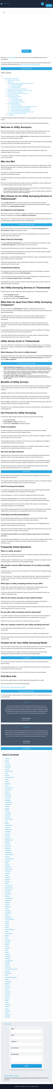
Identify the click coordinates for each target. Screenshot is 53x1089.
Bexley (7, 779)
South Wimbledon (9, 929)
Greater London (9, 771)
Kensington (8, 910)
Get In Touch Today (26, 68)
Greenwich (8, 798)
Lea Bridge (8, 831)
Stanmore (7, 987)
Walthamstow (8, 829)
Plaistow (7, 775)
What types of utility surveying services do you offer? (21, 107)
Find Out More (26, 471)
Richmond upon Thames (11, 969)
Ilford (6, 773)
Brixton (7, 862)
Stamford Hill (8, 852)
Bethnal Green (8, 825)
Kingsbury (7, 958)
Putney (7, 931)
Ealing (6, 975)
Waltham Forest (9, 839)
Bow (6, 821)
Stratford (7, 792)
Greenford (7, 991)
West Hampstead (9, 919)
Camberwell (8, 850)
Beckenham (8, 846)
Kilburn (7, 914)
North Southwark (9, 854)
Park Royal (8, 956)
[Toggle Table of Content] (2, 76)
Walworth (7, 842)
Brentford (7, 964)
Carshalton (8, 939)
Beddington (8, 917)
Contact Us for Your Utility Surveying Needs (17, 113)
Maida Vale (8, 906)
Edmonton (7, 879)
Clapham (7, 877)
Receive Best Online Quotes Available (26, 363)
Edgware (7, 971)
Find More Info (11, 114)
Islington (7, 856)
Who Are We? (11, 81)
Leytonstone (8, 812)
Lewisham (7, 814)
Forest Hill (7, 837)
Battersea (7, 902)
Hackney (7, 827)
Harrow (7, 989)
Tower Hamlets (9, 819)
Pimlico (7, 875)
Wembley (7, 962)
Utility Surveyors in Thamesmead (12, 78)
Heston (7, 1000)
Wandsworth (8, 912)
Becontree (17, 687)
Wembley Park (8, 960)
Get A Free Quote (26, 748)
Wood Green (8, 889)
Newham (7, 769)
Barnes (7, 946)
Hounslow (7, 994)
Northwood (8, 1014)
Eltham (7, 781)
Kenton (7, 979)
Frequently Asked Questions (13, 103)
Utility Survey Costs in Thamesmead (15, 91)
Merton (7, 927)
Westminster (8, 867)
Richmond (7, 967)
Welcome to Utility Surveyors (14, 80)
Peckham (7, 835)
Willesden (7, 942)
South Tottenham (9, 858)
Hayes (6, 1008)
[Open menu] (42, 3)
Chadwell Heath (9, 787)
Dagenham (23, 687)
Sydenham (8, 848)
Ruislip (7, 1012)
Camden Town (8, 885)
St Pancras (8, 871)
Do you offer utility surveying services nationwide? (20, 110)
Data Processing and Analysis (16, 100)
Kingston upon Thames (11, 977)
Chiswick (7, 948)
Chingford (7, 860)
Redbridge (7, 800)
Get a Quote (26, 51)
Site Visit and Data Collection (16, 99)
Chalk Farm (8, 894)
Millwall (7, 808)
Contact (49, 5)
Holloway (7, 873)
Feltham (7, 1006)
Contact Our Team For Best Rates (26, 224)
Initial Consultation (14, 97)
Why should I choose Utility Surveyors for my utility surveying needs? (24, 106)
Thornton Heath (9, 898)
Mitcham (7, 921)
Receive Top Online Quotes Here (26, 691)
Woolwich (3, 687)
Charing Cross (8, 869)
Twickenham (8, 981)
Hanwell (7, 983)
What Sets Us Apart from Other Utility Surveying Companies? (20, 90)
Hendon (7, 944)
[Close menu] (47, 2)
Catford (7, 823)
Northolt (7, 996)
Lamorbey (7, 783)
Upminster (7, 817)
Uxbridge (7, 1016)
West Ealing (8, 973)
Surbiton (7, 985)
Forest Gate (8, 789)
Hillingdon (7, 1010)
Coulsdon (7, 954)
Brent (6, 937)
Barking (8, 687)
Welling (12, 687)
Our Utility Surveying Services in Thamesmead (17, 88)
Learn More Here (26, 657)
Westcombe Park (9, 777)
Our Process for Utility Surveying (14, 96)
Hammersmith (8, 933)
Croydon (7, 904)
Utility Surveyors (11, 57)
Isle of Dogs (8, 796)
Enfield (7, 908)
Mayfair (7, 883)
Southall (7, 998)
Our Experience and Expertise (17, 84)
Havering (7, 833)
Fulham (7, 923)
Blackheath (8, 794)
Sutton (6, 950)
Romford (7, 806)
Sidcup (7, 785)
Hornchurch (8, 804)
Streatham (7, 892)
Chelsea (7, 896)
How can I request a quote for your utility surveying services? (22, 111)
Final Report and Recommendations (18, 101)
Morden (7, 935)
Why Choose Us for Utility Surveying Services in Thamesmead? (21, 83)
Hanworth (7, 1004)
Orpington (7, 844)
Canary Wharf (8, 802)
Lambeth (7, 864)
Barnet (6, 952)
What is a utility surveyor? (16, 104)
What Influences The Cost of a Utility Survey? (19, 93)
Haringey (7, 881)
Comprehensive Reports (15, 87)
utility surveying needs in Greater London (30, 64)
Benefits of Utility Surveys (13, 94)
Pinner (6, 1002)
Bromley (7, 810)
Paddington (8, 900)
